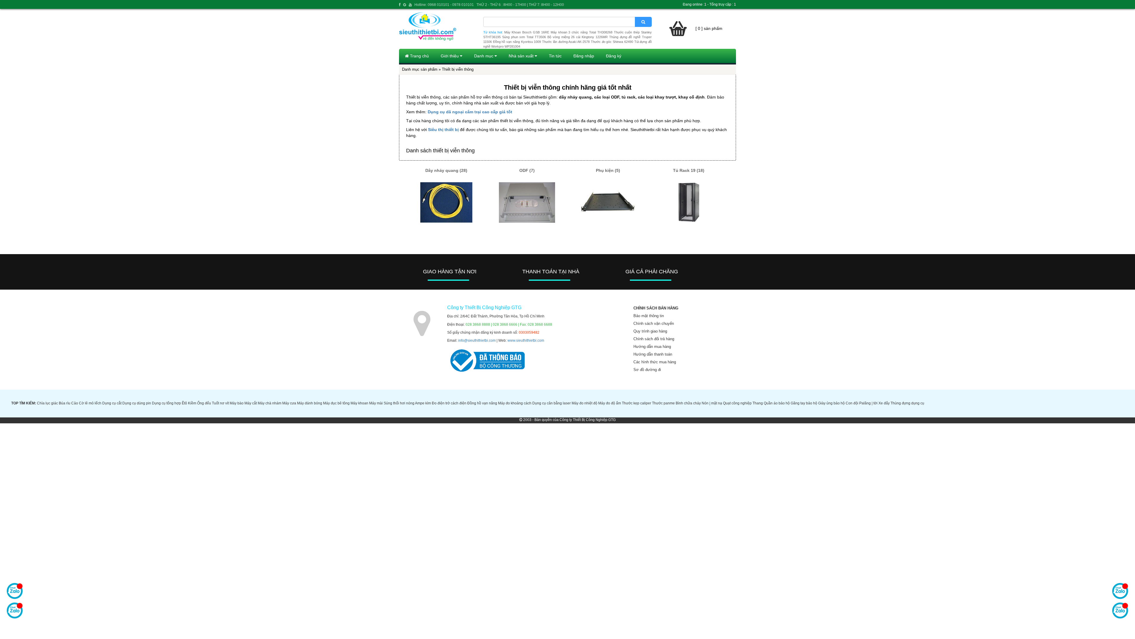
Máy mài (376, 403)
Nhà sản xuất (522, 56)
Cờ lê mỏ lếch (90, 403)
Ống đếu (204, 403)
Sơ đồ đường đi (647, 369)
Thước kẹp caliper (636, 403)
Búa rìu (64, 403)
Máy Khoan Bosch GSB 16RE (526, 32)
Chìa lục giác (47, 403)
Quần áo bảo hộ (777, 403)
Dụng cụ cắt (111, 403)
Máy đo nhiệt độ (584, 403)
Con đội (852, 403)
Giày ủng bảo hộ (831, 403)
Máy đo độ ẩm (609, 403)
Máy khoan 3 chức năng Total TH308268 (581, 32)
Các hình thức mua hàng (654, 362)
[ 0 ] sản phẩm (708, 28)
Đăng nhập (583, 56)
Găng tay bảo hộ (804, 403)
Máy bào (237, 403)
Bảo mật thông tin (648, 316)
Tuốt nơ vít (220, 403)
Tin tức (555, 56)
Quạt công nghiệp (737, 403)
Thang (758, 403)
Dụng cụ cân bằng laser (551, 403)
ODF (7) (527, 170)
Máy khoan (359, 403)
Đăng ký (613, 56)
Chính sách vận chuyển (653, 323)
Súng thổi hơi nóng (399, 403)
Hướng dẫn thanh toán (652, 354)
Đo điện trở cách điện (449, 403)
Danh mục (484, 56)
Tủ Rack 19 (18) (688, 170)
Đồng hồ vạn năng (482, 403)
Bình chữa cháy (688, 403)
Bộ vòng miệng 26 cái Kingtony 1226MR (577, 37)
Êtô (184, 403)
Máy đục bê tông (336, 403)
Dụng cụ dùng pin (136, 403)
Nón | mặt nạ (712, 403)
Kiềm (192, 403)
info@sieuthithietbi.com (477, 340)
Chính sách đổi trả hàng (653, 339)
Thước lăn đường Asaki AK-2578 (566, 41)
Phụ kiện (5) (608, 170)
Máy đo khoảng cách (514, 403)
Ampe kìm (423, 403)
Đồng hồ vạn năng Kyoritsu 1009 (517, 41)
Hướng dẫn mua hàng (652, 346)
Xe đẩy (884, 403)
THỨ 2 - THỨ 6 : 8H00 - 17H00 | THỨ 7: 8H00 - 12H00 (520, 5)
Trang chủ (419, 56)
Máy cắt (250, 403)
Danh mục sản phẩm (419, 69)
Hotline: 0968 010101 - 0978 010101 (444, 5)
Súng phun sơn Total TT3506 (524, 37)
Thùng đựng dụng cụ (907, 403)
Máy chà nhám (269, 403)
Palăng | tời (868, 403)
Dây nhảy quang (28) (446, 170)
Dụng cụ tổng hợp (166, 403)
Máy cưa (289, 403)
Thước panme (663, 403)
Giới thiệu (450, 56)
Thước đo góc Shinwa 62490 (612, 41)
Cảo (74, 403)
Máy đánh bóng (309, 403)
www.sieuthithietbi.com (525, 340)
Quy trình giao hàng (650, 331)
